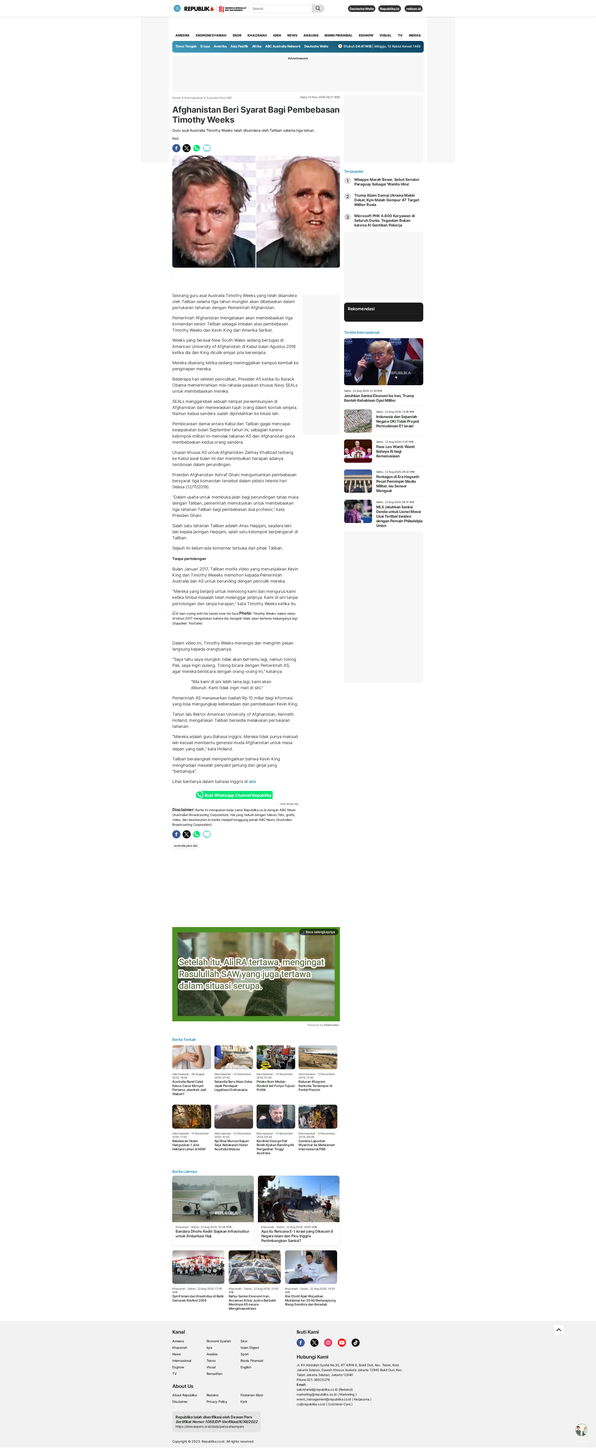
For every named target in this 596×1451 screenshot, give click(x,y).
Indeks (415, 35)
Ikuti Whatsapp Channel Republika (238, 795)
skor (237, 35)
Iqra (209, 1348)
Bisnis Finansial (338, 35)
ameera (182, 35)
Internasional (194, 98)
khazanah (257, 35)
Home (176, 98)
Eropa (205, 46)
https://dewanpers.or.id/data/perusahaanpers (210, 1426)
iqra (277, 35)
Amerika (220, 46)
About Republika (184, 1395)
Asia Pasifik (239, 46)
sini (252, 781)
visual (385, 35)
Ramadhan (214, 1374)
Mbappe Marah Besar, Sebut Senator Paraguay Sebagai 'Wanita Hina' (387, 181)
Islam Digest (249, 1348)
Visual (211, 1367)
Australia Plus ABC (219, 98)
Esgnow (178, 1367)
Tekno (211, 1361)
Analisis (212, 1354)
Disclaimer (180, 1402)
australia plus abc (186, 845)
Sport (244, 1354)
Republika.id (389, 9)
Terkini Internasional (361, 332)
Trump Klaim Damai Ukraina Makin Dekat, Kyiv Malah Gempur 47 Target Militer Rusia (386, 200)
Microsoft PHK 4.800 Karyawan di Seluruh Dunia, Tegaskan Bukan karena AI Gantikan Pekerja (384, 220)
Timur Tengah (186, 46)
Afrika (256, 46)
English (245, 1367)
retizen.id (413, 9)
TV (400, 35)
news (292, 35)
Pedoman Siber (251, 1395)
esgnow (366, 35)
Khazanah (179, 1348)
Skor (243, 1341)
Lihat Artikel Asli (289, 804)
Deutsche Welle (362, 9)
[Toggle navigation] (177, 8)
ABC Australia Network (283, 46)
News (176, 1354)
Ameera (178, 1341)
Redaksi (213, 1395)
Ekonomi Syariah (211, 35)
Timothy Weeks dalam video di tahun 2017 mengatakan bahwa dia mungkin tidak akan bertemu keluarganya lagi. (235, 618)
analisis (310, 35)
